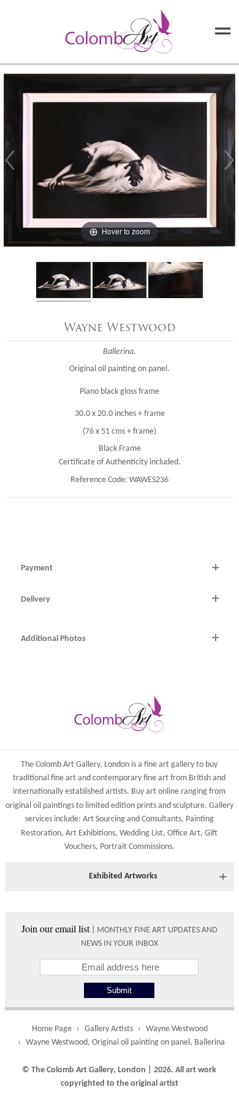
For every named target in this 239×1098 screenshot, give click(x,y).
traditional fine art (44, 778)
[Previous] (10, 160)
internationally (38, 791)
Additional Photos (53, 638)
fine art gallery (169, 764)
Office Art (183, 833)
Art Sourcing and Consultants (132, 819)
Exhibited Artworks (123, 876)
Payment (37, 568)
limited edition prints (120, 805)
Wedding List (141, 833)
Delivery (35, 599)
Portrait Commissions (136, 846)
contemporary (117, 778)
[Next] (229, 160)
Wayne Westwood (120, 328)
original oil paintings (40, 805)
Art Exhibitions (90, 833)
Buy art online (155, 791)
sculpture (189, 805)
